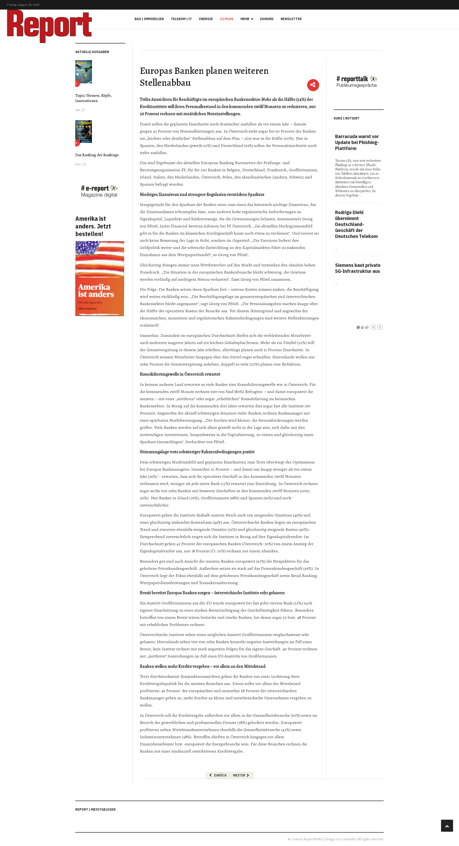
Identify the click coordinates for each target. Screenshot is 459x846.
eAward (266, 19)
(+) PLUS (226, 19)
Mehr (244, 19)
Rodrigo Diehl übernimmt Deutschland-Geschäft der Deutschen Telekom (356, 224)
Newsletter (291, 19)
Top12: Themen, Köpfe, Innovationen (93, 98)
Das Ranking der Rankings (97, 155)
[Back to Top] (447, 826)
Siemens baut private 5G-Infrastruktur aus (358, 268)
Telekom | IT (181, 19)
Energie (206, 19)
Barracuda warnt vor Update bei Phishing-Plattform (357, 142)
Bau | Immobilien (149, 19)
